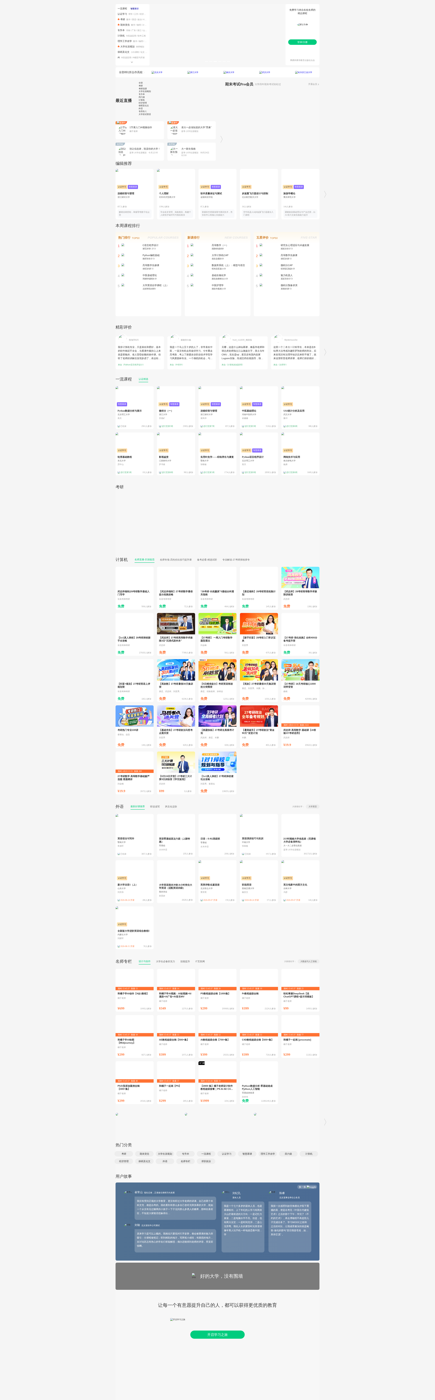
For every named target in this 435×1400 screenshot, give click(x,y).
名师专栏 (124, 961)
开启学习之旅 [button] (217, 1334)
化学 (146, 41)
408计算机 (148, 19)
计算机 (145, 25)
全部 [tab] (141, 83)
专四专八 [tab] (143, 111)
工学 (136, 14)
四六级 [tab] (142, 97)
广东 (134, 30)
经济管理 (144, 14)
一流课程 (122, 8)
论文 (143, 52)
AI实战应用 (131, 36)
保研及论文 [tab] (144, 105)
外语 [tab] (141, 108)
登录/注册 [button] (302, 42)
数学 (128, 19)
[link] (135, 588)
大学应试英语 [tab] (145, 114)
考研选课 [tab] (143, 88)
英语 (134, 19)
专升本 (121, 30)
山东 (145, 30)
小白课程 (135, 52)
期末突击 (125, 24)
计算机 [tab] (142, 100)
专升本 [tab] (142, 94)
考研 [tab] (141, 86)
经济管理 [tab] (143, 103)
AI (119, 57)
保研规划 (140, 47)
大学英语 (313, 806)
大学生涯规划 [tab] (145, 91)
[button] (124, 1154)
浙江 (139, 30)
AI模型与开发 (139, 57)
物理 (139, 25)
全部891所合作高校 (131, 72)
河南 (128, 30)
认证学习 (122, 14)
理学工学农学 (125, 41)
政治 (140, 19)
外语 (120, 806)
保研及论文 (123, 52)
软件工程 (142, 36)
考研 (122, 19)
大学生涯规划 (127, 46)
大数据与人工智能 (308, 961)
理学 (130, 14)
